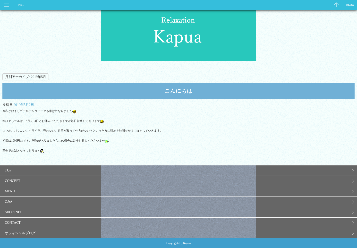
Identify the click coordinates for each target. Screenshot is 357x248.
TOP (8, 170)
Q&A (8, 202)
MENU (10, 191)
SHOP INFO (13, 212)
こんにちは (179, 91)
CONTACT (13, 222)
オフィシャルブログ (20, 233)
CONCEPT (12, 181)
